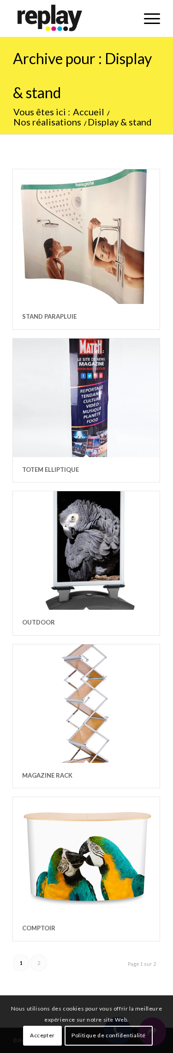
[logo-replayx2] (72, 18)
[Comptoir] (86, 856)
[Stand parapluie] (86, 236)
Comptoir (38, 928)
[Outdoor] (86, 550)
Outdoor (38, 622)
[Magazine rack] (86, 703)
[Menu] (147, 18)
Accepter (42, 1035)
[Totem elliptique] (86, 398)
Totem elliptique (50, 469)
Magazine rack (47, 775)
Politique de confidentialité (109, 1035)
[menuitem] (147, 18)
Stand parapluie (49, 316)
